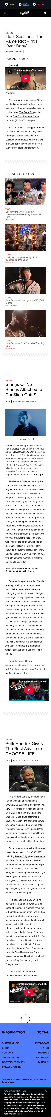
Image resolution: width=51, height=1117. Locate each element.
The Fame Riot (26, 112)
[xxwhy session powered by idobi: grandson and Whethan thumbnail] (25, 237)
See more (21, 1114)
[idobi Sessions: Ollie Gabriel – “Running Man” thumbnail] (25, 323)
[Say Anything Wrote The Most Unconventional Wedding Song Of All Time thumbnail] (25, 191)
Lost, (13, 462)
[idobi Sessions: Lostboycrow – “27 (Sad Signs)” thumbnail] (25, 280)
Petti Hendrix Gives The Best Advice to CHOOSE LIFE (24, 748)
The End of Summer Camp (26, 116)
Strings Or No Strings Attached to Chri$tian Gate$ (23, 389)
